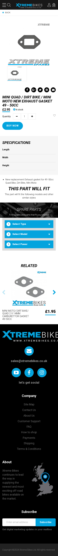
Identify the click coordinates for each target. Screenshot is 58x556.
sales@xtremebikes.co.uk (29, 361)
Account (49, 5)
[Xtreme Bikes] (29, 5)
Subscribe (46, 522)
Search (9, 5)
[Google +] (33, 89)
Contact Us (29, 410)
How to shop (29, 432)
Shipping (29, 443)
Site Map (29, 404)
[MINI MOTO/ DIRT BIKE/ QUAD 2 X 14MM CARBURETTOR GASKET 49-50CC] (29, 288)
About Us (29, 415)
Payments (29, 437)
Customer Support (29, 421)
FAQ (29, 426)
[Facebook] (27, 89)
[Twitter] (40, 89)
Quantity (6, 116)
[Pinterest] (46, 89)
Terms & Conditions (29, 448)
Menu (4, 5)
